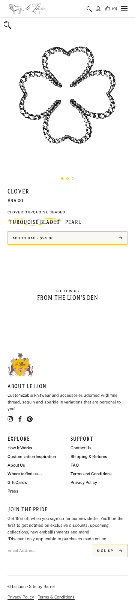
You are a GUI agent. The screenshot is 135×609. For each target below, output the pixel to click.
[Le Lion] (38, 8)
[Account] (98, 8)
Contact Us (81, 448)
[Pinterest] (30, 419)
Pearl (73, 222)
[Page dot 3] (73, 178)
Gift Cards (17, 482)
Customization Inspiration (32, 456)
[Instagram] (10, 419)
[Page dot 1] (62, 178)
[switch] (89, 8)
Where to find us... (25, 473)
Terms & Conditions (56, 597)
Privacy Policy (83, 482)
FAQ (74, 465)
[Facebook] (20, 419)
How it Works (20, 448)
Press (13, 491)
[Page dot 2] (67, 178)
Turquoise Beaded (34, 222)
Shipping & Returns (88, 456)
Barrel (49, 586)
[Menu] (124, 8)
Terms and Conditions (91, 473)
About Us (16, 465)
